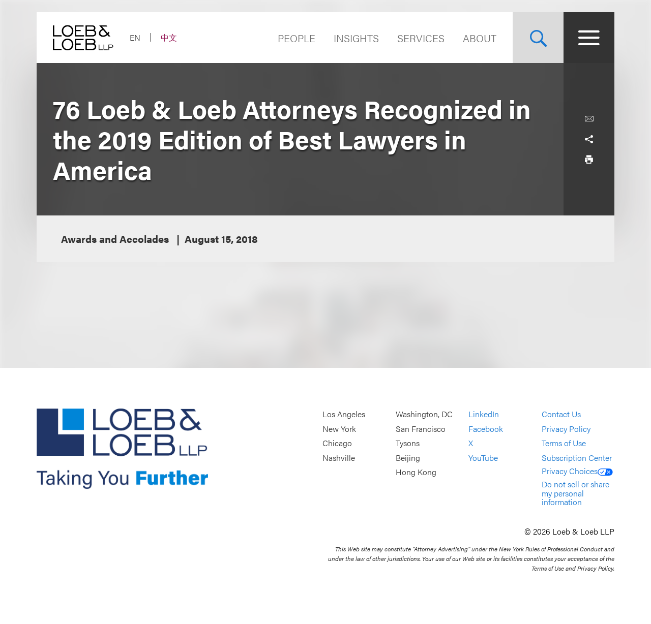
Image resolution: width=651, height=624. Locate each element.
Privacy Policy (566, 428)
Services (421, 37)
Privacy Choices (570, 471)
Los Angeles (343, 414)
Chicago (337, 443)
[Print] (589, 159)
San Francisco (421, 428)
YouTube (483, 457)
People (296, 37)
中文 (169, 37)
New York (339, 428)
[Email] (589, 119)
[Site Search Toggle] (538, 37)
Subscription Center (577, 457)
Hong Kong (416, 472)
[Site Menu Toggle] (589, 37)
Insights (356, 37)
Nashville (338, 457)
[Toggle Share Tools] (589, 139)
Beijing (408, 457)
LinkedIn (483, 414)
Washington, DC (424, 414)
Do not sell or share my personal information (575, 493)
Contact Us (561, 414)
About (479, 37)
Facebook (485, 428)
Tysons (408, 443)
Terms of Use (564, 443)
